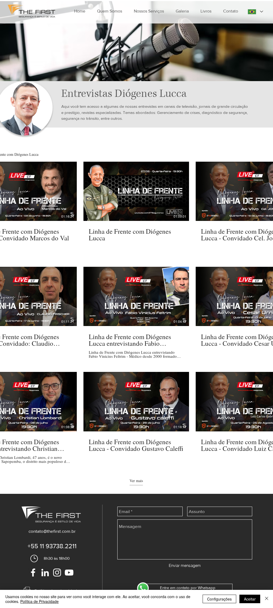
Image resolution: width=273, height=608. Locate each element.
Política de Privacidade (39, 601)
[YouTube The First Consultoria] (69, 572)
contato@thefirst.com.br (52, 531)
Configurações (219, 599)
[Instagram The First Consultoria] (57, 572)
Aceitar (250, 599)
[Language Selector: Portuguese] (255, 12)
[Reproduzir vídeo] (24, 191)
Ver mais (136, 480)
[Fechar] (266, 599)
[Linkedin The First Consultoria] (45, 572)
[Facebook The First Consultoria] (33, 572)
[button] (149, 11)
